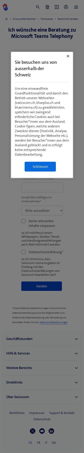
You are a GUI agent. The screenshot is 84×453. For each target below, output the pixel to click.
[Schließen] (68, 56)
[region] (42, 114)
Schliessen (40, 166)
